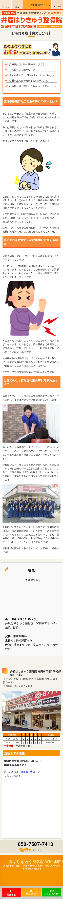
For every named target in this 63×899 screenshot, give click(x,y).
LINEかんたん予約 (51, 892)
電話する (11, 894)
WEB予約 (31, 894)
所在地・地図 (28, 771)
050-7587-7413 (35, 844)
